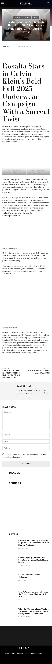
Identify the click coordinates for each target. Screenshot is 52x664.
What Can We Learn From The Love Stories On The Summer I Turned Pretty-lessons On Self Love (33, 611)
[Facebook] (30, 53)
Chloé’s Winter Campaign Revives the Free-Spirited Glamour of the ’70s (33, 594)
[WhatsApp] (41, 53)
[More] (47, 53)
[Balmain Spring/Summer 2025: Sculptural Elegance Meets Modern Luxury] (9, 563)
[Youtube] (32, 660)
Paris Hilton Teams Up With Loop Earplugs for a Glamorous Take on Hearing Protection (33, 543)
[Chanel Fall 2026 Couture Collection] (9, 580)
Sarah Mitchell (8, 46)
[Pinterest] (35, 53)
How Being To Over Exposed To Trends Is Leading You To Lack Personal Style (11, 374)
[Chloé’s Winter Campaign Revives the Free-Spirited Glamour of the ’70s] (9, 597)
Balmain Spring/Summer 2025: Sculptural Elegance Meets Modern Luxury (33, 560)
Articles (17, 18)
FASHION (27, 18)
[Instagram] (24, 660)
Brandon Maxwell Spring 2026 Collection (38, 372)
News (35, 18)
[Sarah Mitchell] (9, 391)
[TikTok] (28, 660)
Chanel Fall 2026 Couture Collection (29, 576)
